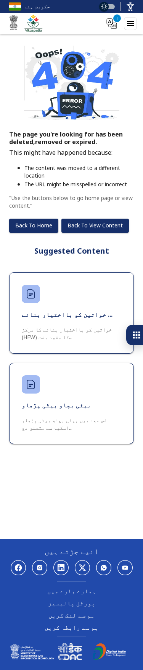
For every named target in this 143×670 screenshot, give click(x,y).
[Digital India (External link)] (109, 658)
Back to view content (95, 225)
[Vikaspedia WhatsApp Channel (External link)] (103, 567)
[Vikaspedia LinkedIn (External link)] (61, 567)
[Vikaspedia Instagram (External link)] (39, 567)
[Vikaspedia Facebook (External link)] (18, 567)
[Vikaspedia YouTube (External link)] (125, 567)
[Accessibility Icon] (130, 6)
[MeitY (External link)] (13, 23)
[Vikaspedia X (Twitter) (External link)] (82, 567)
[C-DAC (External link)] (70, 658)
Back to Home (33, 225)
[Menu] (130, 23)
